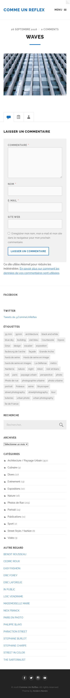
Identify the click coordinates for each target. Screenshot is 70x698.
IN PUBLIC (9, 589)
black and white (50, 334)
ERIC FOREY (10, 575)
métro (53, 363)
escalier (28, 345)
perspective (46, 374)
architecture (31, 334)
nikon (40, 369)
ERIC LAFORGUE (13, 582)
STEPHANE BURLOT (15, 638)
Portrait (12, 509)
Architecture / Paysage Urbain (25, 460)
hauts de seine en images (18, 363)
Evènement (14, 481)
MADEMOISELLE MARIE (17, 603)
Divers (11, 474)
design (17, 345)
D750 (7, 345)
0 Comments (50, 29)
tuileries (9, 398)
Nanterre (9, 369)
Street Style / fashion (20, 530)
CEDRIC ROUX (12, 561)
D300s (61, 340)
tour (53, 392)
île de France (12, 404)
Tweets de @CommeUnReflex (20, 317)
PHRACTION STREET (15, 631)
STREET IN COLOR (14, 652)
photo (59, 374)
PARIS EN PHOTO (13, 617)
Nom (12, 183)
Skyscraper (43, 386)
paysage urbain (29, 374)
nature (21, 369)
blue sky (9, 340)
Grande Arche (46, 351)
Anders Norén (40, 691)
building (21, 340)
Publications (14, 516)
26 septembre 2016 (24, 29)
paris (14, 374)
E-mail (13, 200)
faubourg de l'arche (15, 351)
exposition (41, 345)
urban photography (43, 398)
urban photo (23, 398)
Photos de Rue (16, 502)
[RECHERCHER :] (35, 424)
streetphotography (38, 392)
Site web (14, 216)
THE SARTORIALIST (14, 659)
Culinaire (12, 467)
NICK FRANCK (11, 610)
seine (31, 386)
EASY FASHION (12, 568)
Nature (11, 495)
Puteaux (20, 386)
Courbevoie (48, 340)
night (30, 369)
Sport (11, 523)
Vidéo (11, 537)
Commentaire (18, 145)
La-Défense (41, 363)
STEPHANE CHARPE (15, 645)
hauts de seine (12, 357)
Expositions (14, 488)
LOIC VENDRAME (13, 596)
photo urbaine (55, 380)
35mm (18, 334)
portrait (8, 386)
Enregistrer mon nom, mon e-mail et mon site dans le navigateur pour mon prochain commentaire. (35, 238)
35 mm (8, 334)
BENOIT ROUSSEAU (15, 554)
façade (32, 351)
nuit (7, 374)
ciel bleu (33, 340)
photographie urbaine (33, 380)
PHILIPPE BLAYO (13, 624)
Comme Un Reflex (24, 9)
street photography (15, 392)
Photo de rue (11, 380)
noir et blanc (52, 369)
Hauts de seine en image (36, 357)
